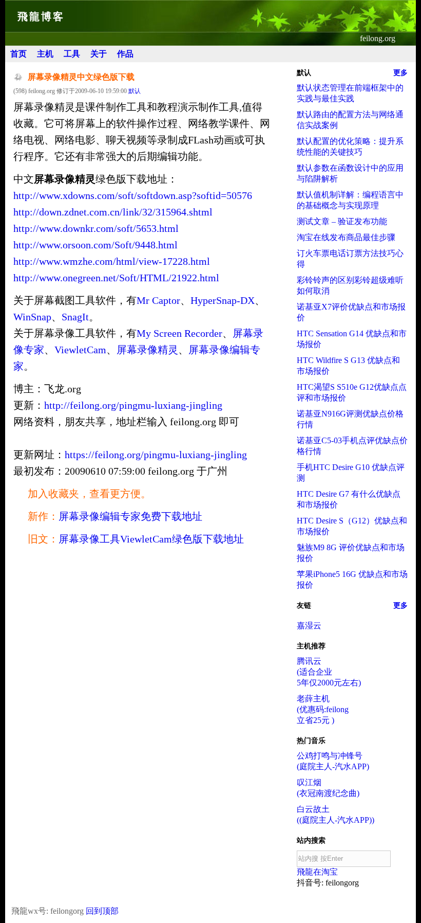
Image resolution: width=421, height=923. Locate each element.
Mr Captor (158, 300)
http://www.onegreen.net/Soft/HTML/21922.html (116, 277)
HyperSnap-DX (222, 300)
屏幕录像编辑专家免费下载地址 (130, 516)
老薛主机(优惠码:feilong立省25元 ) (323, 709)
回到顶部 (102, 911)
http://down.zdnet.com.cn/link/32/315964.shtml (113, 212)
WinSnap (32, 316)
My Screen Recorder (179, 333)
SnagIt (75, 316)
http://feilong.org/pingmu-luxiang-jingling (133, 405)
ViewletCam (80, 349)
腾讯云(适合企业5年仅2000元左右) (329, 672)
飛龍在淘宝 (317, 871)
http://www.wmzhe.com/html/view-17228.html (111, 261)
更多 (400, 73)
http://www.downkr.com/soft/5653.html (96, 228)
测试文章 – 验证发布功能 (342, 221)
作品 (125, 53)
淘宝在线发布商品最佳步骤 (346, 237)
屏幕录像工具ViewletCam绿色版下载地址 (151, 539)
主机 (45, 53)
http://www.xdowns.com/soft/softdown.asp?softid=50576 (132, 195)
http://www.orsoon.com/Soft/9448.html (95, 244)
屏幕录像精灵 (147, 349)
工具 (72, 53)
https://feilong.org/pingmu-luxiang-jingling (156, 454)
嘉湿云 (309, 625)
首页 (18, 53)
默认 (134, 91)
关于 (98, 53)
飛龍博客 (41, 16)
